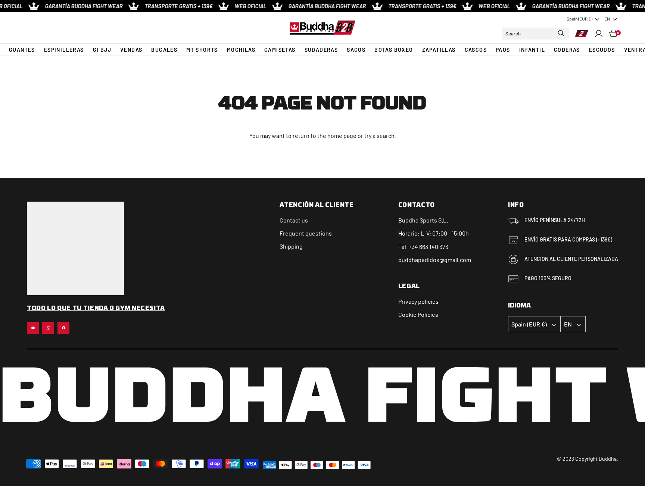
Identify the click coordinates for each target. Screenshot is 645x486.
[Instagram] (48, 328)
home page (341, 135)
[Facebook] (63, 328)
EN (607, 18)
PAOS (503, 50)
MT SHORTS (202, 50)
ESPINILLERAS (64, 50)
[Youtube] (33, 328)
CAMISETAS (280, 50)
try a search (379, 135)
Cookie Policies (418, 314)
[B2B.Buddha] (322, 27)
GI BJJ (102, 50)
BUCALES (164, 50)
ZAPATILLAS (439, 50)
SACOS (356, 50)
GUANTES (22, 50)
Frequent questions (306, 233)
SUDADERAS (321, 50)
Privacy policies (418, 301)
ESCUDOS (602, 50)
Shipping (291, 246)
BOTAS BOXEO (393, 50)
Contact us (294, 220)
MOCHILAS (241, 50)
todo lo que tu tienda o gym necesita (96, 309)
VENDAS (131, 50)
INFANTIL (532, 50)
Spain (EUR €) (579, 18)
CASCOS (476, 50)
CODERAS (567, 50)
